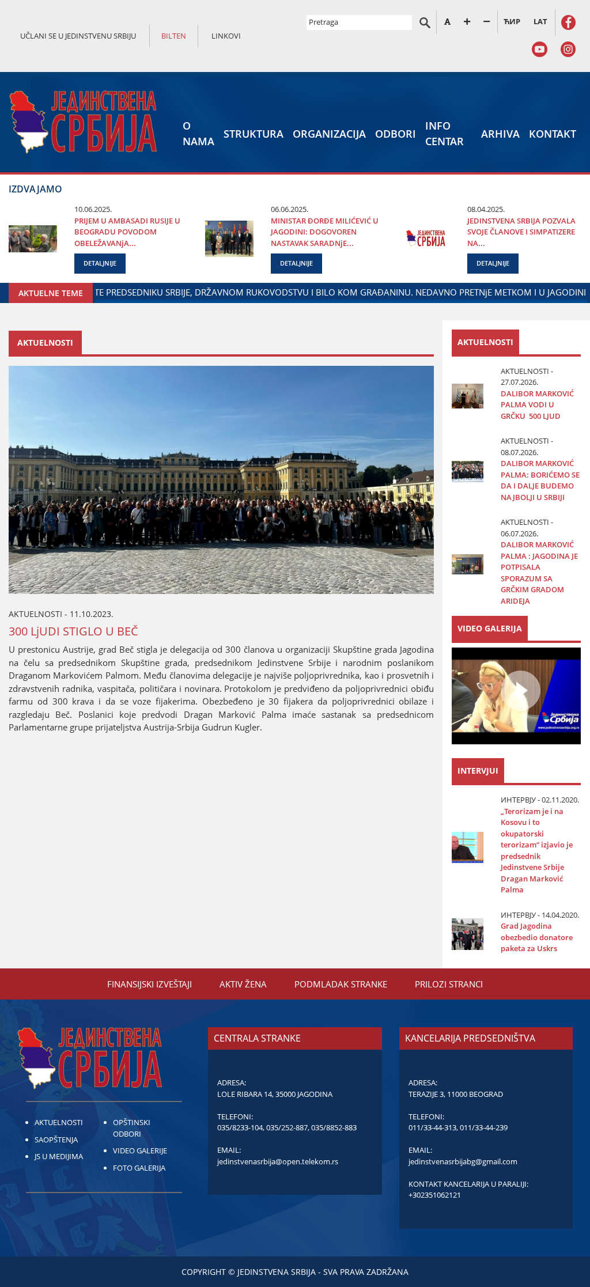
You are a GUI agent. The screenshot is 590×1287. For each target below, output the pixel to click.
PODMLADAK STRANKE (340, 984)
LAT (540, 21)
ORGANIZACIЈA (329, 134)
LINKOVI (226, 36)
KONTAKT (552, 134)
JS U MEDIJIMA (59, 1156)
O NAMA (198, 133)
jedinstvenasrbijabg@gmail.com (463, 1161)
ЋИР (512, 21)
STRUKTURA (253, 134)
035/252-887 (287, 1127)
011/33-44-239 (484, 1127)
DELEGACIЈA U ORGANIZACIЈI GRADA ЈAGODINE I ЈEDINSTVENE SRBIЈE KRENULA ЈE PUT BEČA (324, 292)
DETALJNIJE (100, 263)
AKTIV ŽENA (243, 984)
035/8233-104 (240, 1127)
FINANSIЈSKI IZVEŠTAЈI (149, 984)
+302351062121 (435, 1195)
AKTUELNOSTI (59, 1122)
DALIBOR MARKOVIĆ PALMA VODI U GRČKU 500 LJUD (537, 404)
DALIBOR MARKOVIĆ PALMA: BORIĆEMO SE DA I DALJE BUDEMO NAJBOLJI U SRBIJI (540, 480)
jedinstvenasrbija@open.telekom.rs (277, 1161)
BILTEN (173, 36)
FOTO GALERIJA (139, 1168)
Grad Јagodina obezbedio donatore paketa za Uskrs (537, 937)
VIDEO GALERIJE (140, 1150)
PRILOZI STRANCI (449, 984)
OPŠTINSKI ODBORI (131, 1128)
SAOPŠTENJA (56, 1139)
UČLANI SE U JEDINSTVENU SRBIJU (78, 36)
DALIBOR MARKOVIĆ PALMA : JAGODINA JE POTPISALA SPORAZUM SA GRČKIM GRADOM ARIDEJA (539, 572)
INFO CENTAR (444, 133)
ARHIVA (500, 134)
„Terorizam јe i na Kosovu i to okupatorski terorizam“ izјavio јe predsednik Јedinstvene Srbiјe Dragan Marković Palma (537, 850)
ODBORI (395, 134)
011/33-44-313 (432, 1127)
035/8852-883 (334, 1127)
